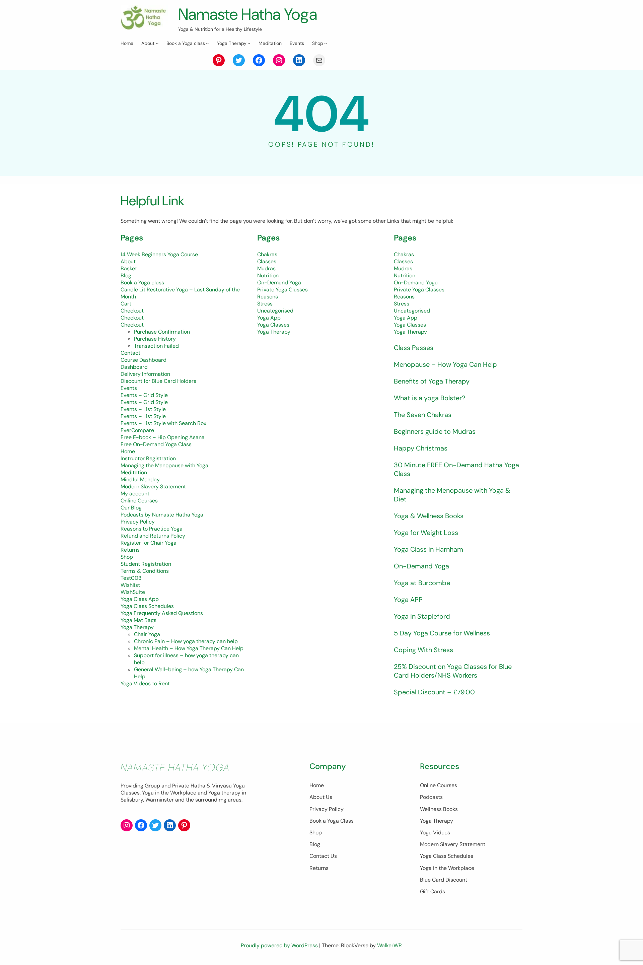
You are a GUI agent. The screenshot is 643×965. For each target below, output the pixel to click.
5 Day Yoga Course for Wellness (442, 633)
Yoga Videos (435, 832)
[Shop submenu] (325, 43)
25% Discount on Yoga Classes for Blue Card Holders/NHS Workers (453, 671)
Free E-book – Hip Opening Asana (163, 437)
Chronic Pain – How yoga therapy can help (186, 641)
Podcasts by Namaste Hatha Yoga (162, 514)
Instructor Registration (148, 458)
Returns (130, 549)
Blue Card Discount (443, 879)
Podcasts (431, 797)
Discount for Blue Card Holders (158, 381)
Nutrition (268, 275)
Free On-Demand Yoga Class (156, 444)
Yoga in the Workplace (447, 868)
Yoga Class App (140, 599)
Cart (126, 303)
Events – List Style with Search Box (163, 423)
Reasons (267, 296)
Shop (127, 556)
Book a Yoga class (142, 282)
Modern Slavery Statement (153, 486)
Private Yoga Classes (282, 289)
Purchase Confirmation (162, 331)
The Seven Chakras (422, 414)
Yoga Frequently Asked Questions (162, 613)
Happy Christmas (420, 448)
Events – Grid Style (144, 395)
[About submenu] (157, 43)
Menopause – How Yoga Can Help (445, 364)
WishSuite (133, 592)
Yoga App (269, 317)
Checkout (132, 310)
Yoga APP (408, 599)
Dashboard (134, 366)
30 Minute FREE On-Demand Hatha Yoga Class (456, 469)
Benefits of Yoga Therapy (432, 381)
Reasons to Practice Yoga (152, 528)
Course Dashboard (143, 359)
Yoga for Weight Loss (426, 532)
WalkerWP (389, 945)
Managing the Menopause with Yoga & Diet (452, 494)
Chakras (267, 254)
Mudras (266, 268)
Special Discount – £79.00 (434, 692)
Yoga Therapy (137, 627)
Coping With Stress (423, 649)
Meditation (134, 472)
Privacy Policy (138, 521)
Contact (130, 352)
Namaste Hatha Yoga (247, 14)
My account (135, 493)
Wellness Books (439, 809)
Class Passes (413, 347)
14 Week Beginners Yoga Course (159, 254)
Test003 (131, 577)
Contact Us (323, 855)
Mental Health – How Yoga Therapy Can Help (188, 648)
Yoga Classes (273, 324)
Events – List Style (143, 409)
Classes (266, 261)
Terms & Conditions (145, 570)
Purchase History (155, 338)
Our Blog (131, 507)
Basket (129, 268)
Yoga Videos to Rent (145, 683)
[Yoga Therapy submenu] (248, 43)
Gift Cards (432, 891)
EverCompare (137, 430)
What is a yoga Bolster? (429, 398)
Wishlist (130, 585)
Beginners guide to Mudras (435, 431)
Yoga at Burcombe (422, 582)
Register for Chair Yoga (148, 542)
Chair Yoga (147, 634)
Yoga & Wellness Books (428, 515)
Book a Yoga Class (331, 820)
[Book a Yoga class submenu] (207, 43)
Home (128, 451)
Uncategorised (275, 310)
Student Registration (146, 563)
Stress (265, 303)
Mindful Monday (140, 479)
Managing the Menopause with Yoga (164, 465)
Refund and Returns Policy (153, 535)
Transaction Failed (156, 345)
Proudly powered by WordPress (280, 945)
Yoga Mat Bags (138, 620)
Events (129, 388)
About (128, 261)
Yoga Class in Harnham (428, 549)
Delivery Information (145, 373)
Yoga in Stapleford (422, 616)
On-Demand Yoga (279, 282)
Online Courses (139, 500)
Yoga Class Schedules (147, 606)
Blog (126, 275)
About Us (320, 797)
